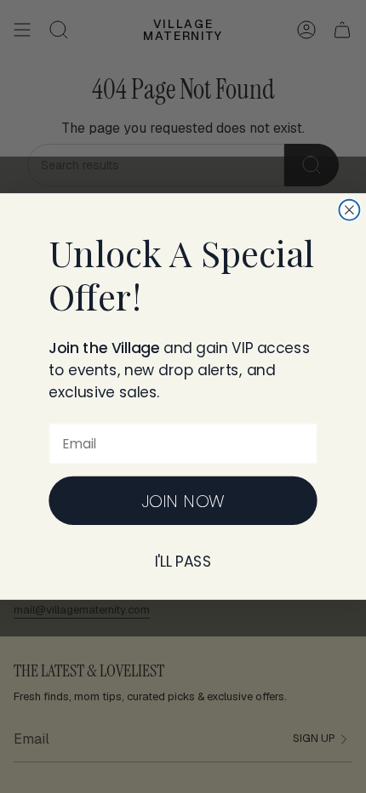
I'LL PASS (183, 561)
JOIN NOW (183, 501)
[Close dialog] (349, 210)
